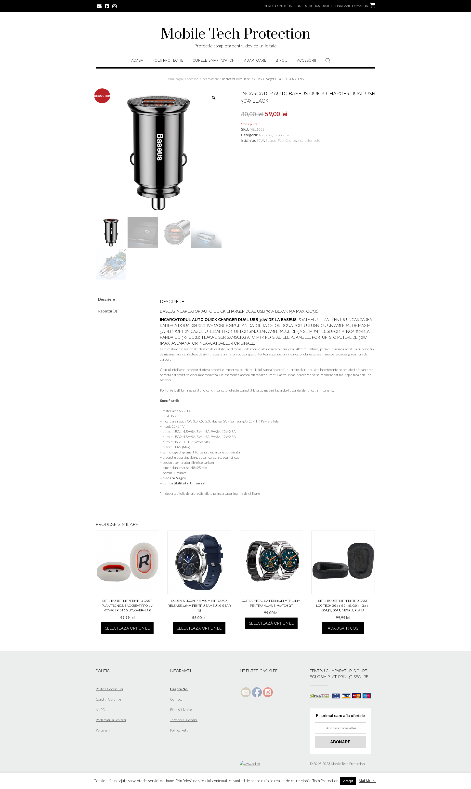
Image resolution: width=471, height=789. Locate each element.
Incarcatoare (210, 79)
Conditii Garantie (108, 699)
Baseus (270, 140)
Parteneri (103, 730)
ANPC (100, 709)
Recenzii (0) (107, 311)
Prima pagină (175, 79)
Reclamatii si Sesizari (111, 720)
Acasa (137, 60)
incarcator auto (309, 140)
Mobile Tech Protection (236, 34)
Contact (176, 699)
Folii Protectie (168, 60)
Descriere (106, 299)
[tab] (124, 299)
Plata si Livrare (181, 709)
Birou (282, 60)
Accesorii (306, 60)
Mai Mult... (367, 780)
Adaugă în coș (343, 628)
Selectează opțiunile (127, 628)
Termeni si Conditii (183, 720)
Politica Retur (180, 730)
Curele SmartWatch (214, 60)
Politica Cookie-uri (109, 689)
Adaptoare (255, 60)
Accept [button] (348, 781)
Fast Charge (287, 140)
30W (260, 140)
